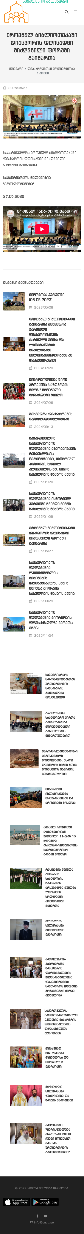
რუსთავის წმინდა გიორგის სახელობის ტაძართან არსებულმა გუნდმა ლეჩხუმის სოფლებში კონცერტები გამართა (60, 887)
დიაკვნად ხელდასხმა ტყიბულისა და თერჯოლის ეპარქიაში (56, 1057)
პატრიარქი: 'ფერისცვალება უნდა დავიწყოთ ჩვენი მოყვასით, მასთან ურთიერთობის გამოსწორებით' (58, 1139)
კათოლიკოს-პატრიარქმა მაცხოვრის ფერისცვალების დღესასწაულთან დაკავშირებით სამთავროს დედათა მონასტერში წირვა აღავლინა (61, 977)
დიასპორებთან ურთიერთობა (51, 69)
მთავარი (16, 69)
